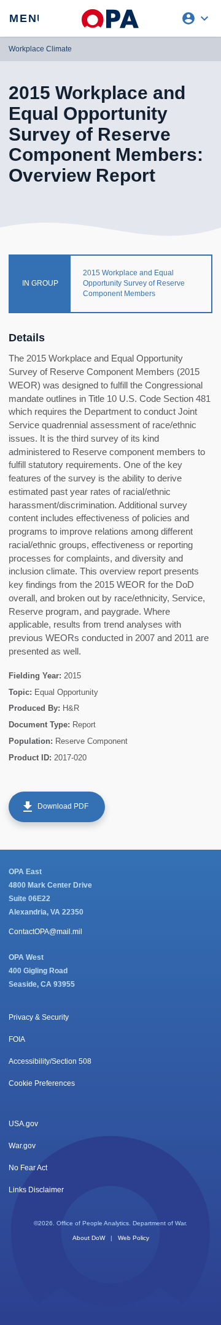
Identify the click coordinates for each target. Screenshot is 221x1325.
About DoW (88, 1237)
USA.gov (23, 1123)
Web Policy (133, 1237)
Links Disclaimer (36, 1190)
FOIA (17, 1039)
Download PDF (54, 807)
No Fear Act (28, 1168)
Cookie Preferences (42, 1083)
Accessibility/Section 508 (50, 1061)
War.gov (22, 1145)
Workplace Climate (40, 49)
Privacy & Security (39, 1017)
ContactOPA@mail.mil (45, 931)
